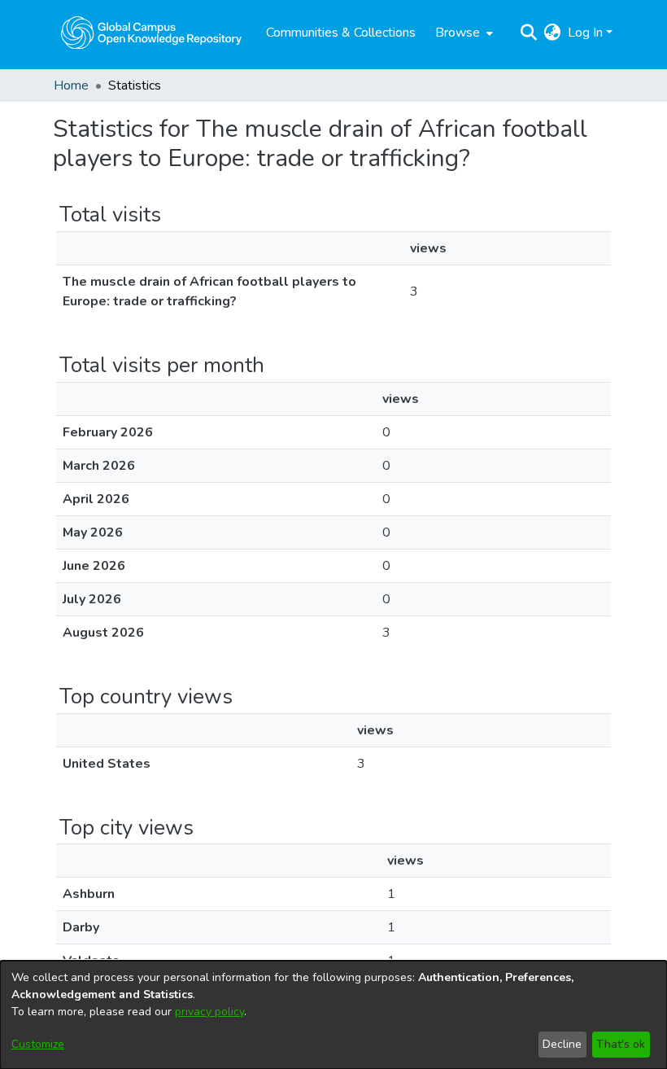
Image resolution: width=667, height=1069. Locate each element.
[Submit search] (529, 32)
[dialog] (333, 1015)
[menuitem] (462, 32)
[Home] (151, 32)
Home (71, 85)
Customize (37, 1044)
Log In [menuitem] (585, 33)
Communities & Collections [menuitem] (341, 33)
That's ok (620, 1044)
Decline (562, 1044)
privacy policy (209, 1011)
